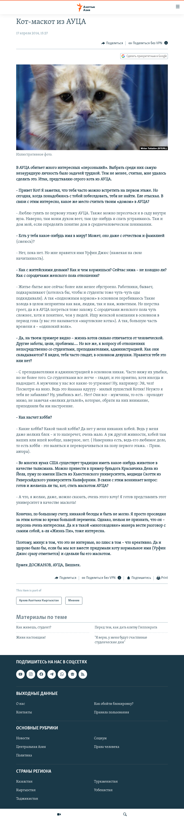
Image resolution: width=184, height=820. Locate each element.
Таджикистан (27, 799)
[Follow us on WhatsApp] (62, 674)
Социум (100, 738)
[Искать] (125, 814)
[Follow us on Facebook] (41, 674)
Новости (23, 738)
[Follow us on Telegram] (51, 674)
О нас (20, 704)
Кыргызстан (26, 790)
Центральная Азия (31, 747)
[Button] (112, 43)
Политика (24, 756)
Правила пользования (111, 712)
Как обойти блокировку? (113, 704)
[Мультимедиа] (59, 814)
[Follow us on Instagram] (30, 674)
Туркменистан (106, 781)
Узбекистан (103, 790)
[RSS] (83, 674)
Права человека (106, 747)
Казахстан (24, 781)
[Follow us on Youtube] (20, 674)
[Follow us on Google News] (72, 674)
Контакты (24, 712)
